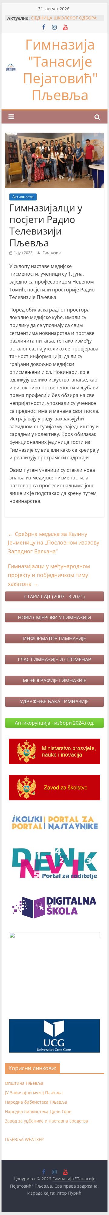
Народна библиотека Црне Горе (38, 1111)
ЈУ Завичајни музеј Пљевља (34, 1092)
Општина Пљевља (24, 1083)
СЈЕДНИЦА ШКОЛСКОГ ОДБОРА (64, 18)
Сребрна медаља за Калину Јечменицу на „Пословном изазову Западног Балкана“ (53, 542)
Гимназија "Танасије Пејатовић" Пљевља (60, 69)
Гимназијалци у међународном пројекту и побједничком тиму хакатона (49, 574)
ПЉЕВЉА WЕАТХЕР (24, 1139)
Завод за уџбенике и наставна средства (46, 1121)
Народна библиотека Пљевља (36, 1102)
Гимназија (52, 252)
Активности (23, 196)
